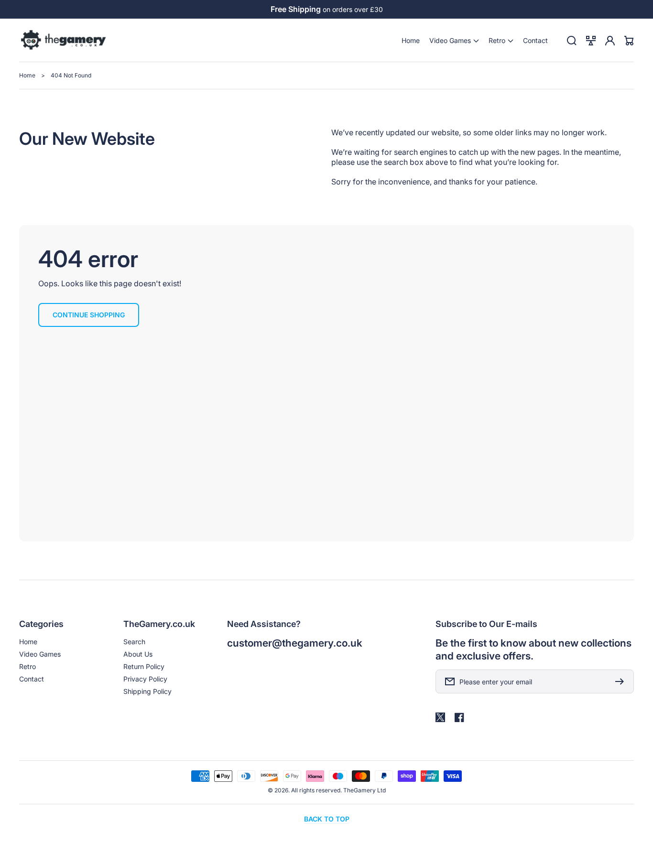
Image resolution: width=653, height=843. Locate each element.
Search (134, 642)
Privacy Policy (145, 679)
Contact (31, 679)
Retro (27, 666)
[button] (454, 40)
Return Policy (143, 666)
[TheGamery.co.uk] (63, 40)
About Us (137, 654)
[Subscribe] (622, 681)
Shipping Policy (147, 691)
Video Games (40, 654)
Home (27, 75)
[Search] (571, 40)
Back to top (326, 819)
